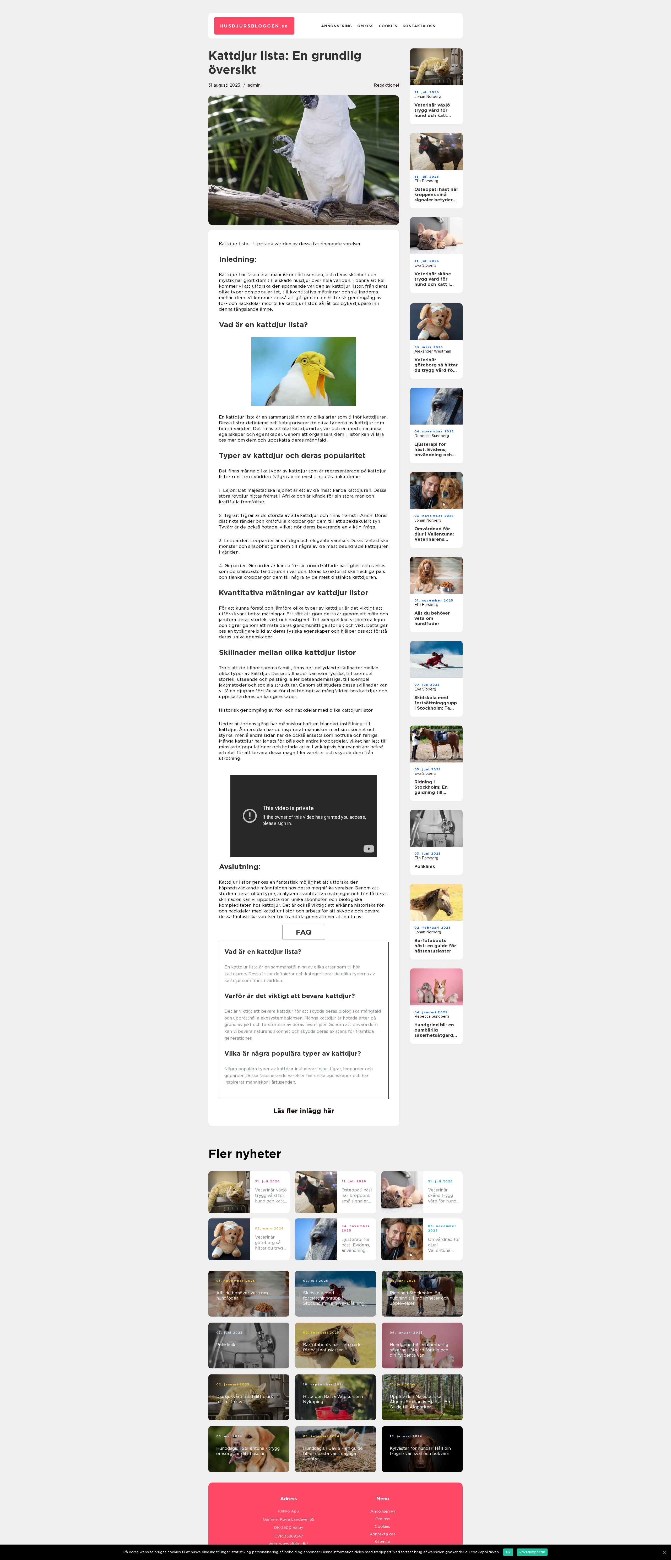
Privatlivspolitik (532, 1552)
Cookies (388, 26)
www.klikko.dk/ (293, 1543)
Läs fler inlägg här (303, 1111)
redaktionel (386, 85)
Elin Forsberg (426, 181)
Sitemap (382, 1541)
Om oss (365, 26)
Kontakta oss (419, 26)
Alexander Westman (432, 351)
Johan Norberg (427, 96)
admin (254, 85)
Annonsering (336, 26)
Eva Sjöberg (425, 265)
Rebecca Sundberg (431, 436)
